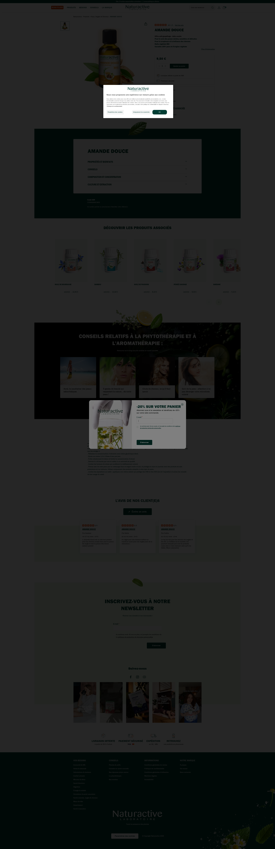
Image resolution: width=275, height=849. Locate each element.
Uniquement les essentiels (141, 112)
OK (160, 112)
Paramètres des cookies (115, 112)
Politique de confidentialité (114, 106)
